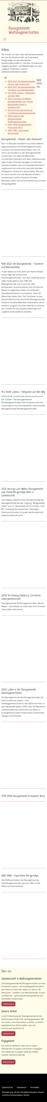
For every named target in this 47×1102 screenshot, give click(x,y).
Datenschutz (7, 1087)
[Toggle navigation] (4, 39)
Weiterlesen (9, 1003)
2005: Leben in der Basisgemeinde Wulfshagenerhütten (17, 119)
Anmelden (34, 1087)
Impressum (21, 1087)
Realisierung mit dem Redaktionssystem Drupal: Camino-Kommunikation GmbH (23, 1093)
